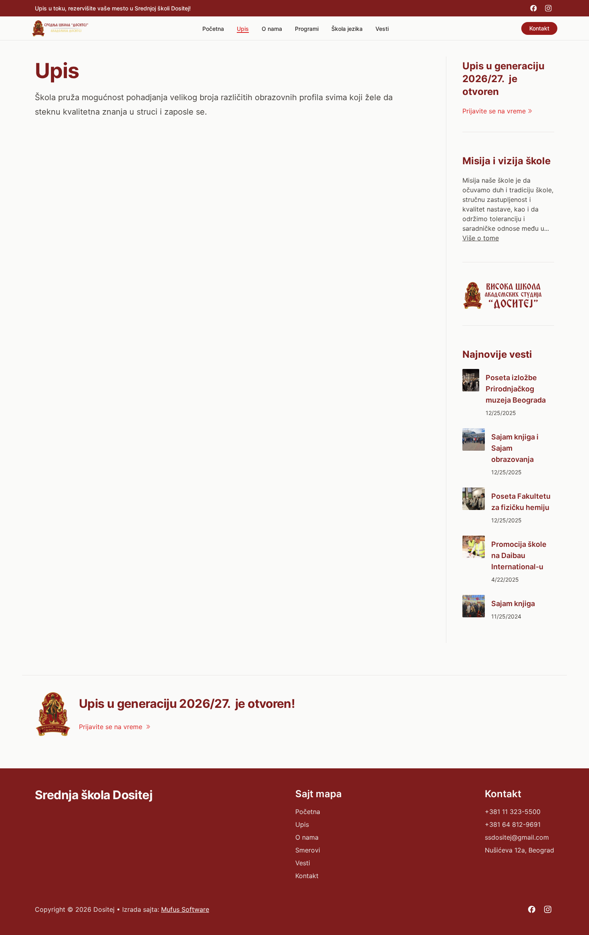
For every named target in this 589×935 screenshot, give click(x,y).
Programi (307, 28)
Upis (243, 28)
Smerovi (307, 850)
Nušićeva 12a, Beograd (519, 850)
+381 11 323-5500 (513, 812)
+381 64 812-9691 (513, 824)
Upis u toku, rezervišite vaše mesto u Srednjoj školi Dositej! (113, 8)
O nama (272, 28)
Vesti (382, 28)
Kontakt (539, 28)
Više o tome (480, 238)
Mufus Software (185, 909)
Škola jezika (347, 28)
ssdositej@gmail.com (517, 837)
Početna (213, 28)
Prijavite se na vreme (494, 111)
